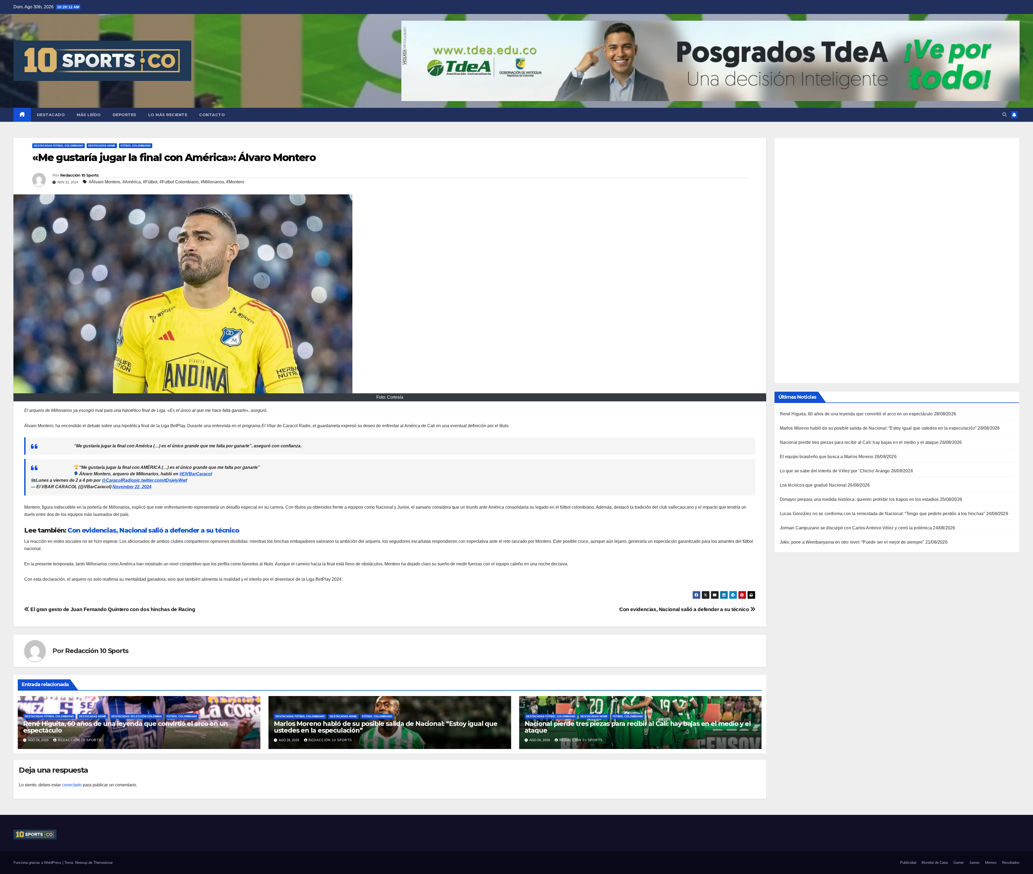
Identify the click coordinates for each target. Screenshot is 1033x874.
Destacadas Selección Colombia (136, 716)
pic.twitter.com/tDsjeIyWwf (160, 480)
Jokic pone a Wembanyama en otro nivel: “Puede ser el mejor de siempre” (852, 542)
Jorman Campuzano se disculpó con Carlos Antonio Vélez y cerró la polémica (856, 527)
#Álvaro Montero (104, 182)
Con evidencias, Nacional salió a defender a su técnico (153, 530)
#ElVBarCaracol (195, 474)
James (974, 863)
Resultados (1011, 863)
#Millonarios (212, 182)
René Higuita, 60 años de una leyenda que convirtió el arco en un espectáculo (125, 727)
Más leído (89, 114)
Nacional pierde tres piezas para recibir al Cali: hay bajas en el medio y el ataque (638, 727)
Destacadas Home (101, 145)
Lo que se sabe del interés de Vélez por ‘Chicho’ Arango (835, 470)
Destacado (51, 114)
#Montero (235, 182)
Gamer (958, 863)
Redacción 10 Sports (79, 175)
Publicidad (908, 863)
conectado (72, 785)
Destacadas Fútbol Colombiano (58, 145)
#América (131, 182)
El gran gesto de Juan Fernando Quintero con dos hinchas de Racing (112, 609)
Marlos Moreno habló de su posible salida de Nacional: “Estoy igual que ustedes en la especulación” (385, 727)
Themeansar (103, 863)
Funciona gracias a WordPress (37, 863)
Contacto (212, 114)
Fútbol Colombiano (136, 145)
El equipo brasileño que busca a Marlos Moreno (826, 456)
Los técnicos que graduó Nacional (813, 485)
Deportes (124, 114)
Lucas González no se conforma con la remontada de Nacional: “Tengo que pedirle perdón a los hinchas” (882, 513)
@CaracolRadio (118, 480)
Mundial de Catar (935, 863)
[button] (1004, 114)
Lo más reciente (168, 114)
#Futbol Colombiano (179, 182)
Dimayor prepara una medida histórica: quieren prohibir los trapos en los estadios (859, 499)
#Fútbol (150, 182)
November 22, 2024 (131, 486)
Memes (991, 863)
